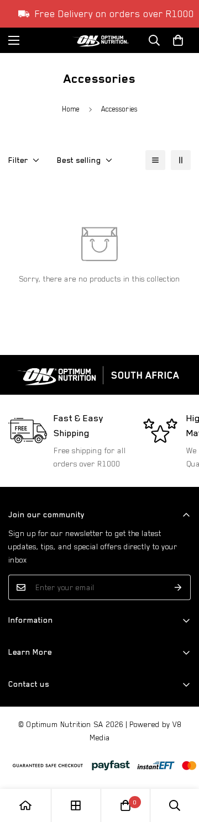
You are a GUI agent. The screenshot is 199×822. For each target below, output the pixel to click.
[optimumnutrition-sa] (99, 40)
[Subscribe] (178, 587)
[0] (125, 805)
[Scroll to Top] (179, 763)
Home (71, 109)
